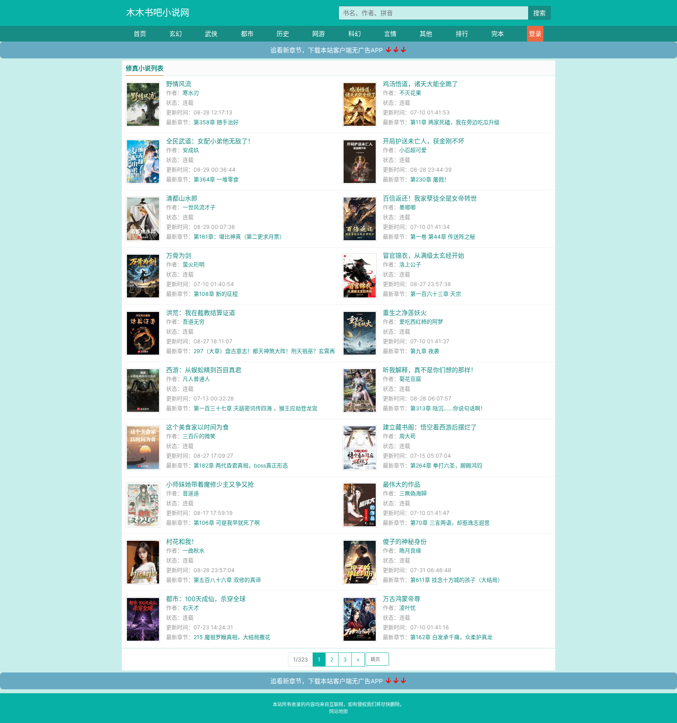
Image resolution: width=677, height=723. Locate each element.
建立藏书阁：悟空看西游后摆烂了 (430, 427)
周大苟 (407, 436)
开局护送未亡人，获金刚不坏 (423, 141)
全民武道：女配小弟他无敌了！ (210, 141)
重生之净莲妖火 (405, 313)
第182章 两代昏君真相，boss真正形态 (241, 465)
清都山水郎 (181, 198)
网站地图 (338, 711)
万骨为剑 (178, 255)
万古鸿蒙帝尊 (401, 599)
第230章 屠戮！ (429, 179)
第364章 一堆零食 (216, 179)
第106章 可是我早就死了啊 (227, 522)
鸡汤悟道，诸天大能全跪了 (420, 84)
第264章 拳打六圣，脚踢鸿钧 (446, 465)
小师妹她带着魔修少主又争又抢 (210, 484)
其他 (426, 34)
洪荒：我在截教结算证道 (200, 313)
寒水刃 (191, 92)
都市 (247, 34)
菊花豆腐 (410, 378)
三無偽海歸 (413, 493)
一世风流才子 (199, 207)
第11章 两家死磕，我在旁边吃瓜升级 (455, 122)
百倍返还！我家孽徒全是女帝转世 (430, 198)
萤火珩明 (194, 264)
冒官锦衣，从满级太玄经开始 (423, 255)
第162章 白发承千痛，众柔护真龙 (451, 637)
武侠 (211, 34)
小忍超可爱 (413, 150)
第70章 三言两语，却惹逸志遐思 (450, 522)
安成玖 (191, 150)
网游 (318, 34)
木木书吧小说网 (157, 12)
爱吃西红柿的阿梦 (421, 321)
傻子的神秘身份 (405, 541)
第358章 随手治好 (216, 122)
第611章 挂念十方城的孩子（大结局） (456, 579)
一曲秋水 (194, 550)
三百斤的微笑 (199, 436)
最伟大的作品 (401, 484)
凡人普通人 (196, 378)
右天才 (191, 607)
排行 (462, 34)
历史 (283, 34)
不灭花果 (410, 92)
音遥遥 (191, 493)
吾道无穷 (194, 321)
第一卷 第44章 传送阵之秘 (442, 236)
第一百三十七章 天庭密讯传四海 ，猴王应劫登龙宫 (255, 408)
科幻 (354, 34)
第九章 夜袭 (424, 351)
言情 (390, 34)
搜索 (539, 13)
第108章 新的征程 (216, 293)
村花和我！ (181, 541)
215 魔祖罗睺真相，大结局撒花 (232, 637)
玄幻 (175, 34)
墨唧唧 (407, 207)
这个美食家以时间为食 (197, 427)
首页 (140, 34)
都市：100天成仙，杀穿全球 (206, 599)
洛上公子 (410, 264)
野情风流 (178, 84)
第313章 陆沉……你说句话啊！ (448, 408)
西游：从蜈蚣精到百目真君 (203, 370)
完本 (497, 34)
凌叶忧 (407, 607)
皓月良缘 (410, 550)
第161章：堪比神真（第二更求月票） (239, 236)
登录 (535, 34)
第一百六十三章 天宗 (435, 293)
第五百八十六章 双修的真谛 (227, 579)
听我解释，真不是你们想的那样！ (430, 370)
